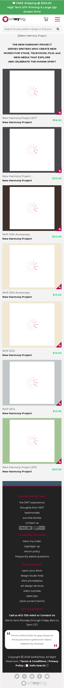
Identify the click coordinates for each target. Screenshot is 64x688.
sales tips (32, 595)
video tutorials (32, 590)
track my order (32, 541)
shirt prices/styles (32, 580)
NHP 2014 (8, 409)
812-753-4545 (27, 615)
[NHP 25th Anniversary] (32, 266)
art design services (32, 585)
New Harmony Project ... (17, 176)
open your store (32, 570)
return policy (32, 551)
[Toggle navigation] (58, 19)
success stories (32, 517)
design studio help (32, 575)
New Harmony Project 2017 (19, 118)
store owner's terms (32, 601)
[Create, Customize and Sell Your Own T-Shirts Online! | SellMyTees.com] (13, 19)
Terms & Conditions (33, 661)
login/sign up (32, 546)
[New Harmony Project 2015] (32, 441)
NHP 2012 (8, 350)
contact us (32, 522)
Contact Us (47, 615)
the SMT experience (32, 502)
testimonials (32, 512)
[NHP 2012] (32, 324)
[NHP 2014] (32, 383)
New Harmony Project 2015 (19, 467)
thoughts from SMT (32, 507)
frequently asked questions (32, 556)
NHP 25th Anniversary (16, 292)
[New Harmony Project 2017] (32, 92)
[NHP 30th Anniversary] (32, 208)
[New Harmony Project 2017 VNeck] (32, 150)
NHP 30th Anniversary (16, 234)
